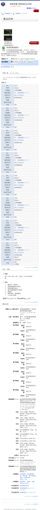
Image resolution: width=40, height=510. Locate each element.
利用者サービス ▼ (21, 13)
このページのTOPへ (32, 267)
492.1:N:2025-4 (19, 207)
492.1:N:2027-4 (19, 252)
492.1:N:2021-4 (19, 117)
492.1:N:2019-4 (19, 95)
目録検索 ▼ (8, 13)
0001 (15, 85)
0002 (15, 108)
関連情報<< (34, 43)
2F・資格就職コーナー (21, 92)
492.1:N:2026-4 (19, 230)
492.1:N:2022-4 (19, 140)
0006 (15, 198)
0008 (15, 243)
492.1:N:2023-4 (19, 162)
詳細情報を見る (8, 67)
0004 (15, 153)
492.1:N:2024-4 (19, 185)
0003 (15, 130)
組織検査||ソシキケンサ (27, 492)
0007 (15, 220)
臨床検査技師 (24, 485)
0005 (15, 175)
